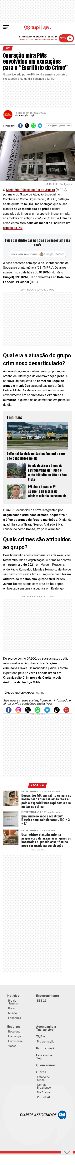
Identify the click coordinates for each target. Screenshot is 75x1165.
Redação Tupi (26, 115)
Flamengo (14, 1036)
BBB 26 (41, 1000)
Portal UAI (43, 1097)
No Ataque (44, 1092)
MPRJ (40, 693)
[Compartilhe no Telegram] (40, 127)
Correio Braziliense (44, 1086)
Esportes (14, 1026)
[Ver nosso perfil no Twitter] (28, 712)
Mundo (12, 1013)
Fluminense (15, 1041)
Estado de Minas (43, 1078)
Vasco (12, 1046)
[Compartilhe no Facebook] (20, 127)
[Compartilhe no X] (27, 127)
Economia (14, 1018)
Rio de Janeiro (13, 1002)
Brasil (11, 1008)
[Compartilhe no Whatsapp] (33, 127)
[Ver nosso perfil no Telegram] (47, 712)
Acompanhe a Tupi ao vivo (46, 1028)
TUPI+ (40, 1036)
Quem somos (46, 1065)
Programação (45, 1041)
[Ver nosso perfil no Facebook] (9, 712)
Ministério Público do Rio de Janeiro (30, 190)
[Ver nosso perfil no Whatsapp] (37, 712)
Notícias (13, 996)
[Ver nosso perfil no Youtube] (66, 712)
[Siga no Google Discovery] (58, 127)
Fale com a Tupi (44, 1056)
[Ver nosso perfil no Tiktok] (57, 712)
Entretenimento (47, 996)
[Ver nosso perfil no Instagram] (18, 712)
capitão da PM (12, 228)
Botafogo (14, 1031)
